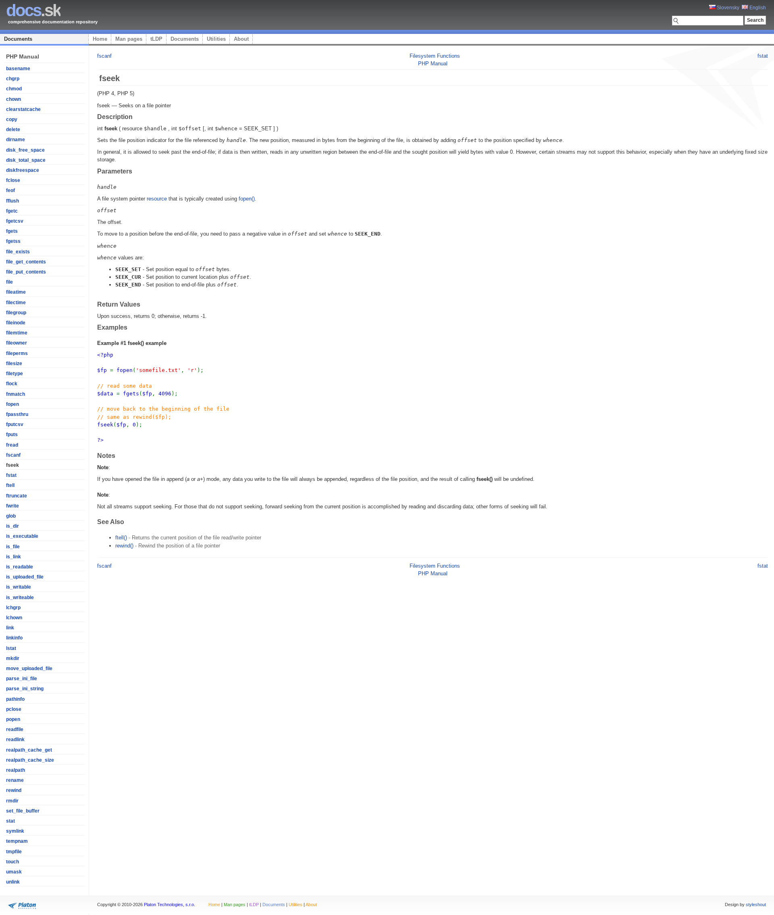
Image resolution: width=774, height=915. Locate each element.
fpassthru (17, 414)
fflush (12, 200)
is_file (13, 546)
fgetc (12, 211)
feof (10, 190)
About (241, 39)
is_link (13, 556)
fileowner (16, 343)
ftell (10, 485)
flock (11, 383)
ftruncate (16, 495)
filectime (16, 302)
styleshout (756, 904)
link (10, 627)
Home (100, 39)
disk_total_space (26, 160)
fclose (13, 180)
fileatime (16, 292)
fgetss (13, 241)
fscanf (13, 455)
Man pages (128, 39)
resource (157, 199)
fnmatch (15, 394)
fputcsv (14, 424)
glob (11, 516)
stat (10, 821)
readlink (15, 739)
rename (15, 780)
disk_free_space (25, 150)
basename (18, 68)
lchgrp (13, 607)
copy (11, 119)
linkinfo (14, 637)
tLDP (156, 39)
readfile (14, 729)
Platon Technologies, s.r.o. (169, 904)
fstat (11, 475)
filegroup (16, 312)
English (757, 7)
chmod (14, 88)
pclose (13, 709)
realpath (15, 770)
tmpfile (14, 851)
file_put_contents (26, 271)
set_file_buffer (23, 810)
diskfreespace (22, 170)
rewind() (124, 546)
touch (12, 861)
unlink (13, 881)
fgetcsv (14, 221)
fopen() (247, 199)
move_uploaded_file (29, 668)
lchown (14, 617)
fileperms (17, 353)
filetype (14, 373)
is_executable (22, 536)
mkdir (12, 658)
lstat (11, 648)
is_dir (12, 526)
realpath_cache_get (29, 750)
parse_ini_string (25, 688)
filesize (14, 363)
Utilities (216, 39)
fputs (12, 434)
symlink (15, 831)
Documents (18, 39)
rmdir (12, 800)
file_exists (18, 251)
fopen (12, 404)
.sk (33, 10)
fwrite (12, 505)
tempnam (17, 841)
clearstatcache (23, 109)
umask (14, 871)
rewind (13, 790)
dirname (15, 139)
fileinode (15, 322)
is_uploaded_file (25, 576)
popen (13, 719)
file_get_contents (26, 261)
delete (13, 129)
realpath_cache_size (30, 760)
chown (13, 99)
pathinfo (15, 699)
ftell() (121, 538)
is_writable (18, 587)
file (9, 282)
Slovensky (727, 7)
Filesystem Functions (435, 56)
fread (12, 445)
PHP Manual (432, 64)
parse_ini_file (21, 678)
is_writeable (20, 597)
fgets (12, 231)
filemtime (16, 332)
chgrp (12, 78)
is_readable (19, 566)
